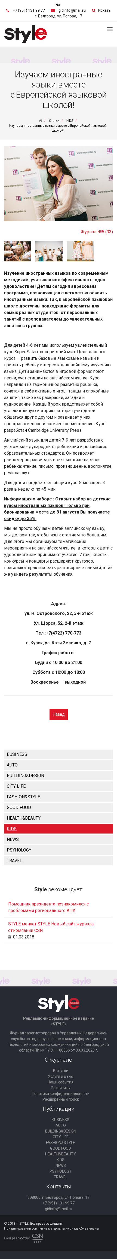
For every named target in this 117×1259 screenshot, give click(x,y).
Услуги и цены (60, 1076)
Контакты (58, 1186)
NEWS (13, 839)
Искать (104, 10)
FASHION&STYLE (23, 796)
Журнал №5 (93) (97, 231)
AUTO (12, 765)
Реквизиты (60, 1088)
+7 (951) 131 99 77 (29, 10)
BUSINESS (17, 754)
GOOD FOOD (19, 807)
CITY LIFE (16, 786)
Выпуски (60, 1070)
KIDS (12, 828)
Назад (59, 714)
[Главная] (40, 121)
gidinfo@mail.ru (72, 10)
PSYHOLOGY (19, 850)
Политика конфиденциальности (61, 1093)
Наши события (60, 1082)
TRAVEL (14, 860)
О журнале (58, 1059)
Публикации (59, 1109)
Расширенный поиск (60, 1099)
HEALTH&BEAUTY (24, 818)
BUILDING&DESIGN (25, 775)
